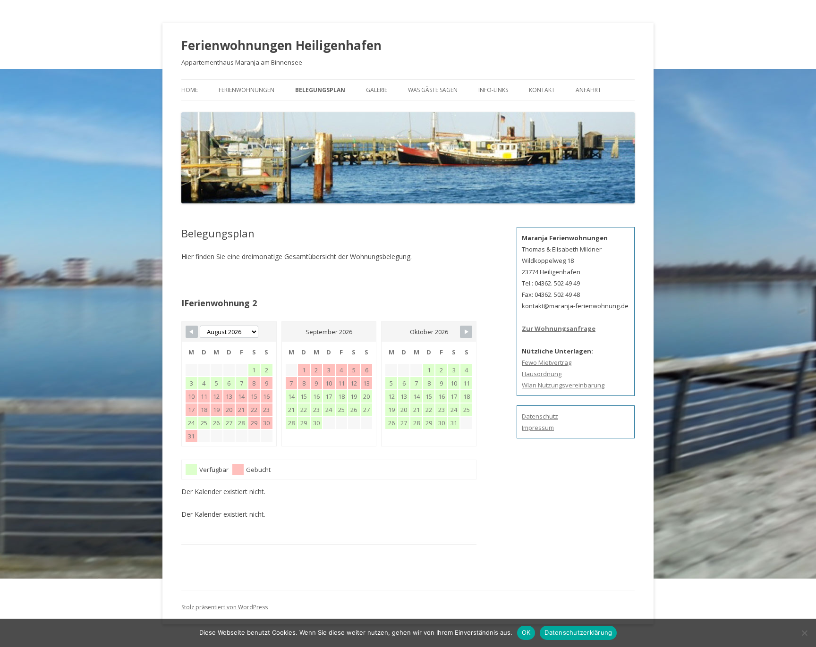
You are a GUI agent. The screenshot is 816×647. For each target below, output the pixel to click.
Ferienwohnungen (246, 90)
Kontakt (542, 90)
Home (189, 90)
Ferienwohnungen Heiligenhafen (281, 45)
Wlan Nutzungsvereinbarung (563, 385)
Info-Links (493, 90)
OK (526, 632)
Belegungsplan (320, 90)
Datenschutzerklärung (578, 632)
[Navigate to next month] (466, 332)
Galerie (376, 90)
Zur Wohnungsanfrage (558, 328)
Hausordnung (541, 374)
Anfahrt (588, 90)
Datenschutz (540, 416)
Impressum (538, 427)
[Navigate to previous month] (192, 332)
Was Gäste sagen (433, 90)
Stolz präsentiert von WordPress (224, 607)
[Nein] (804, 633)
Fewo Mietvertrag (546, 362)
